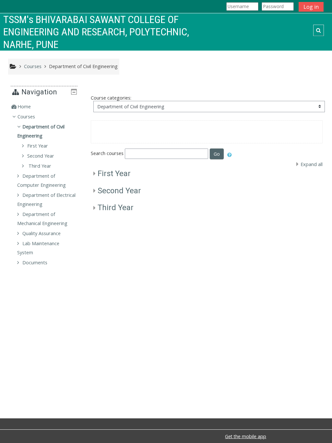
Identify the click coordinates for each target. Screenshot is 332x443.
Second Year (119, 190)
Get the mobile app (245, 436)
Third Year (116, 207)
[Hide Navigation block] (74, 92)
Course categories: (111, 98)
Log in (311, 6)
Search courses (107, 153)
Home (24, 106)
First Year (114, 173)
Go (217, 154)
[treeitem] (44, 106)
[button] (318, 30)
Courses (26, 117)
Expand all (312, 164)
